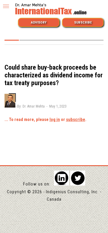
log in (55, 119)
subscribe (75, 119)
